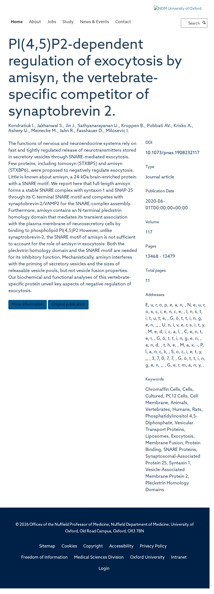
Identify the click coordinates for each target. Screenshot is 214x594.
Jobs (51, 22)
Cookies (69, 546)
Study (68, 22)
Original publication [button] (68, 304)
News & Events (94, 22)
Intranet (179, 558)
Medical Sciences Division (99, 558)
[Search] (204, 23)
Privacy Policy (153, 546)
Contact (123, 22)
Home (17, 22)
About (35, 22)
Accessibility (121, 546)
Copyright (93, 546)
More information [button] (27, 304)
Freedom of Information (44, 558)
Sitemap (47, 546)
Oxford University (147, 558)
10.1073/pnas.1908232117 (172, 153)
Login (104, 569)
